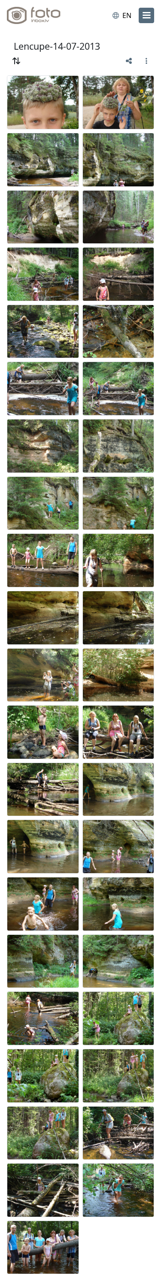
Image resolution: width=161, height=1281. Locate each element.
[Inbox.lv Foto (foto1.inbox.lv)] (42, 15)
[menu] (146, 15)
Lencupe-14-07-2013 (57, 46)
